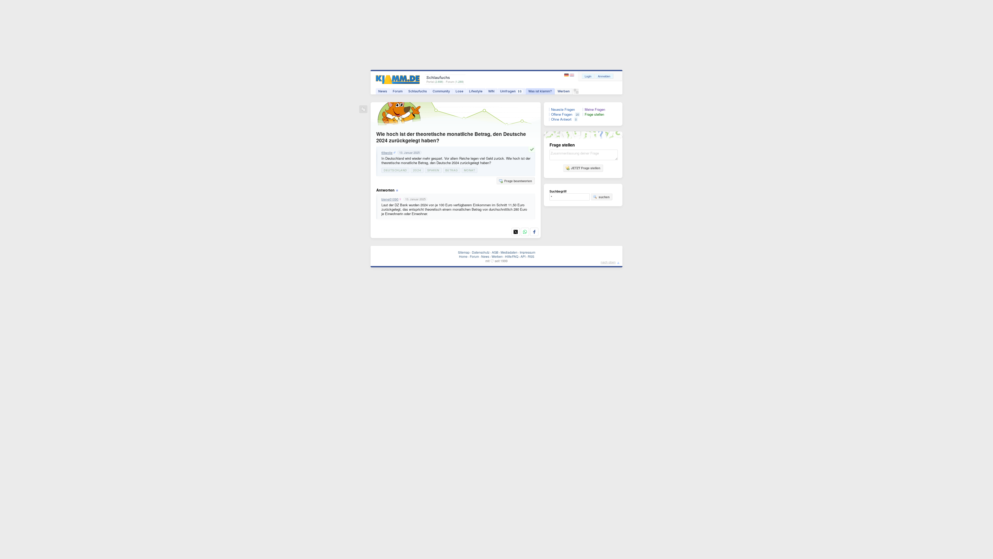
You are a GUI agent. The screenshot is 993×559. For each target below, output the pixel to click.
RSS (531, 256)
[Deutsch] (567, 75)
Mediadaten (509, 252)
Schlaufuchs (417, 91)
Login (588, 76)
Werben (564, 91)
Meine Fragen (595, 109)
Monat (469, 170)
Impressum (527, 252)
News (382, 91)
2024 (417, 170)
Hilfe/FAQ (511, 256)
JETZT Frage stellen (585, 168)
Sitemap (464, 252)
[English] (572, 75)
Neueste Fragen (563, 109)
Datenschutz (481, 252)
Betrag (451, 170)
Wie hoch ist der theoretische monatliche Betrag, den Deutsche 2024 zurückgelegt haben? (451, 137)
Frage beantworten (518, 181)
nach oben (608, 262)
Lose (459, 91)
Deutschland (395, 170)
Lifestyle (476, 91)
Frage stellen (594, 114)
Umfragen (511, 91)
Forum (398, 91)
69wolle (387, 152)
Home (463, 256)
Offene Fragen (561, 114)
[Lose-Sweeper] (576, 92)
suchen (604, 197)
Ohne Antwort (561, 119)
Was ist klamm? (540, 91)
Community (441, 91)
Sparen (433, 170)
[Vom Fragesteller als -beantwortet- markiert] (533, 149)
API (523, 256)
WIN (491, 91)
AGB (495, 252)
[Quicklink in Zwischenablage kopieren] (363, 109)
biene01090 (389, 199)
